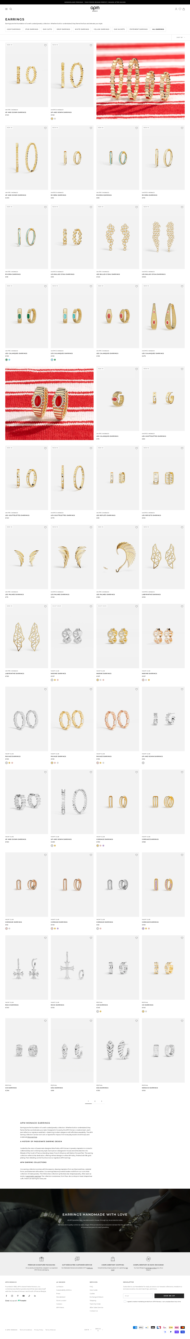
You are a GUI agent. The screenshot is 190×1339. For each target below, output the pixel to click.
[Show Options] (132, 680)
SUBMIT (116, 686)
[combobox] (115, 680)
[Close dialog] (135, 652)
